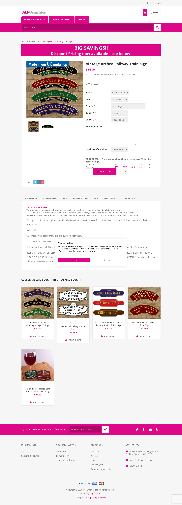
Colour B (90, 119)
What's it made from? (105, 198)
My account (96, 451)
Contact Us (129, 198)
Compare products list (101, 469)
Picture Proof (80, 198)
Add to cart (106, 171)
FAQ (23, 451)
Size (88, 92)
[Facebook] (143, 429)
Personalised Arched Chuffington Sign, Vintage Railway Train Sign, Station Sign (38, 326)
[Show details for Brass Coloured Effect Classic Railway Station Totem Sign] (109, 303)
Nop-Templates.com (96, 497)
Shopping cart (97, 464)
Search (157, 27)
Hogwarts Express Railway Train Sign (144, 323)
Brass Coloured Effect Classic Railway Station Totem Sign (108, 323)
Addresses (96, 455)
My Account (155, 3)
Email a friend (125, 171)
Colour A (90, 113)
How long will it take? (55, 198)
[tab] (30, 198)
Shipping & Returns (30, 455)
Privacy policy (62, 455)
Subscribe (105, 429)
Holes (89, 99)
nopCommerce (97, 493)
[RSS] (157, 429)
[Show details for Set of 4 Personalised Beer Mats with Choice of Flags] (37, 365)
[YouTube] (150, 429)
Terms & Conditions (65, 460)
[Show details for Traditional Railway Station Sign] (73, 303)
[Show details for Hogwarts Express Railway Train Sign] (144, 303)
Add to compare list (119, 171)
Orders (94, 460)
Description (30, 198)
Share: (29, 182)
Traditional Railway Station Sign (73, 327)
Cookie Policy (62, 451)
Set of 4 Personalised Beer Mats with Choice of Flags (37, 390)
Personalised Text (95, 126)
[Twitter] (137, 429)
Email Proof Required (97, 149)
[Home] (22, 41)
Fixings (90, 106)
